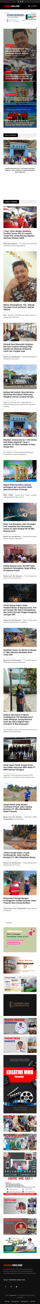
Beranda (7, 1301)
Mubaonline (13, 1295)
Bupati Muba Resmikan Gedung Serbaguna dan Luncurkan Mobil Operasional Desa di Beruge (19, 99)
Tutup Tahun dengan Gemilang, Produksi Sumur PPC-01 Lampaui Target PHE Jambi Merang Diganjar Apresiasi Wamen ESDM (19, 76)
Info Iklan (32, 1301)
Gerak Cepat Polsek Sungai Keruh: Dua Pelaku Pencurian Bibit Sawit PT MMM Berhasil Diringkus (19, 767)
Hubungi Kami (24, 1301)
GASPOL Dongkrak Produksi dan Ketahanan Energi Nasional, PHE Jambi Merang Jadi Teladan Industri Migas (19, 123)
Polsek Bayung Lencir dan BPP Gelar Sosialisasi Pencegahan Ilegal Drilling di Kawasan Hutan (19, 568)
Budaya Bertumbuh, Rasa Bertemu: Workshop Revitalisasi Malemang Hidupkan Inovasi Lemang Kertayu (18, 394)
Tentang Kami (15, 1301)
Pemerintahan (10, 94)
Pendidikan (9, 45)
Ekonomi (8, 117)
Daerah (8, 71)
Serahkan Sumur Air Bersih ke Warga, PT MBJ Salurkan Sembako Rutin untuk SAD (20, 652)
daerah (30, 166)
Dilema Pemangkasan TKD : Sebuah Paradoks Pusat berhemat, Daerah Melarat (17, 51)
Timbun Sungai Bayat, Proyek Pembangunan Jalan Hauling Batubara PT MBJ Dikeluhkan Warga (19, 855)
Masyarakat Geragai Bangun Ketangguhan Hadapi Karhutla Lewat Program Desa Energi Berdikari (19, 900)
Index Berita (8, 922)
